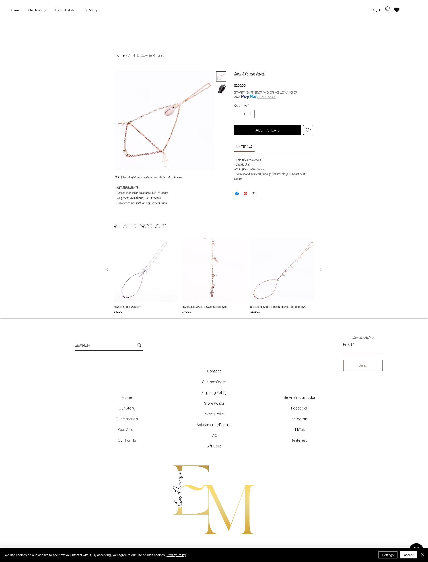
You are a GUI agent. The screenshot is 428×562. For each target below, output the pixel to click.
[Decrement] (237, 114)
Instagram (299, 419)
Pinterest (299, 440)
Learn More (266, 96)
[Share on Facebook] (237, 193)
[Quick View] (146, 270)
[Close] (422, 554)
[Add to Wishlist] (308, 130)
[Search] (139, 345)
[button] (40, 10)
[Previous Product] (107, 269)
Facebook (299, 408)
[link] (244, 146)
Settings (388, 555)
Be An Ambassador (299, 397)
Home (120, 55)
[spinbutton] (244, 114)
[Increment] (251, 114)
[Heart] (397, 10)
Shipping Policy (214, 392)
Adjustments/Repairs (214, 424)
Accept (409, 555)
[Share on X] (254, 193)
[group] (214, 276)
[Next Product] (320, 269)
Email (347, 344)
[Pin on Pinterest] (245, 193)
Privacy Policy (176, 555)
